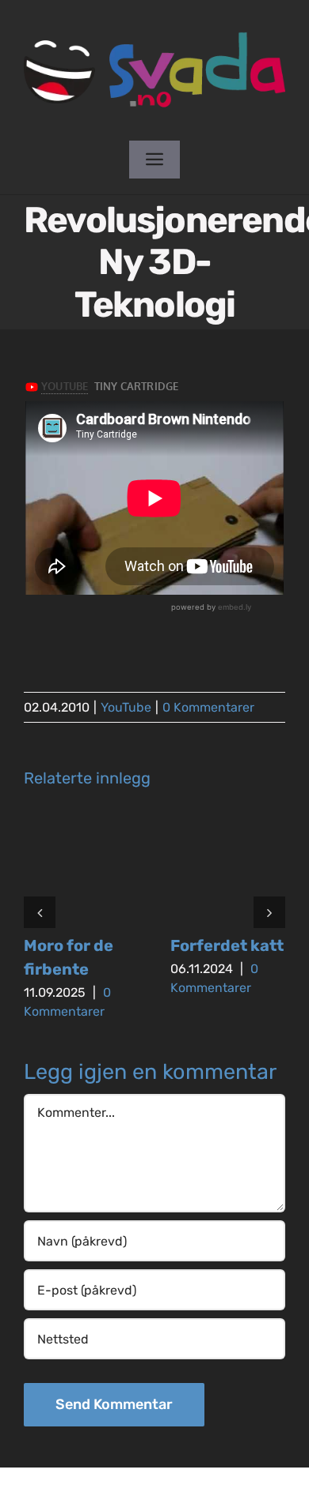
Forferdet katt (227, 945)
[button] (39, 912)
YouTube (126, 707)
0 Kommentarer (208, 707)
